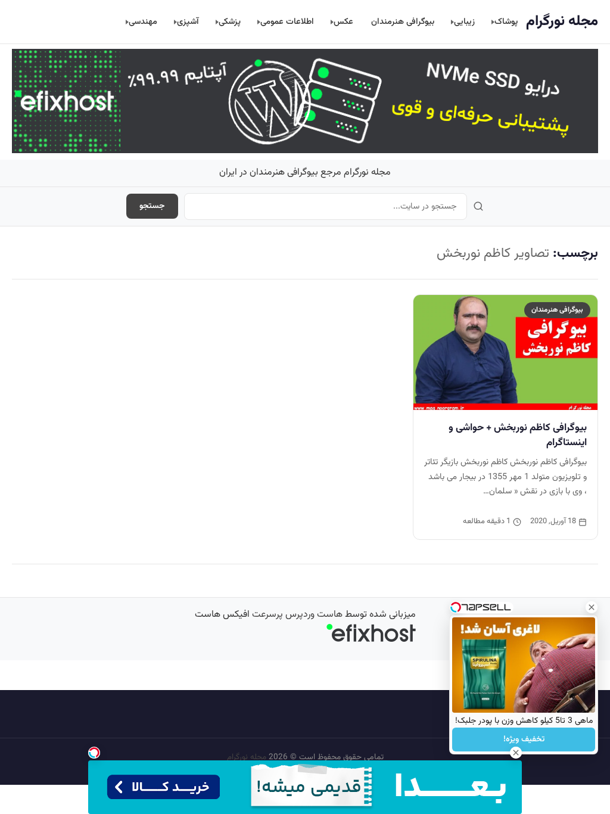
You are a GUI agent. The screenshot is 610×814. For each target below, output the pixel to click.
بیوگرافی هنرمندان (402, 22)
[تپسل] (94, 753)
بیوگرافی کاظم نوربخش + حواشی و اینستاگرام (518, 435)
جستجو (152, 206)
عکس (343, 22)
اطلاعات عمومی (287, 22)
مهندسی (143, 22)
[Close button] (591, 607)
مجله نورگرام (562, 21)
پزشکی (230, 22)
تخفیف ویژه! (523, 739)
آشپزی (188, 22)
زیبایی (464, 22)
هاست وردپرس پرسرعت (297, 614)
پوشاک (506, 22)
